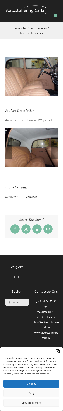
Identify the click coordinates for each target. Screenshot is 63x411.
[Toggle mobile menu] (56, 15)
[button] (57, 351)
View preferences (31, 402)
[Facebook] (14, 277)
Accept (31, 383)
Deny (32, 393)
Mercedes (31, 196)
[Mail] (19, 277)
